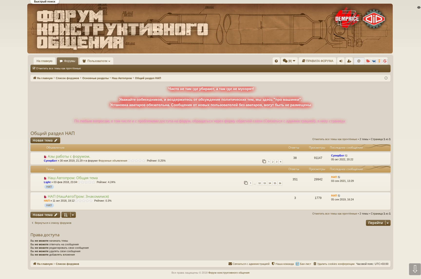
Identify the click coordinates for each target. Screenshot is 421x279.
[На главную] (210, 28)
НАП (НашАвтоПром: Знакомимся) (78, 196)
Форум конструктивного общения (228, 272)
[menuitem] (276, 61)
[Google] (385, 61)
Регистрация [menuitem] (350, 62)
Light (47, 182)
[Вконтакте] (374, 61)
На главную (44, 61)
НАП (49, 186)
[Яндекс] (368, 61)
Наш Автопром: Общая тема (73, 177)
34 (269, 183)
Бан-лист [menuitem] (305, 263)
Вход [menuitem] (341, 62)
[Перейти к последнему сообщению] (346, 155)
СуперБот (50, 160)
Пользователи (97, 61)
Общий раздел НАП (52, 133)
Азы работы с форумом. (69, 156)
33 (264, 183)
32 (259, 183)
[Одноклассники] (379, 61)
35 (275, 183)
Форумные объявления (112, 160)
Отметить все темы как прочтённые (58, 68)
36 (280, 183)
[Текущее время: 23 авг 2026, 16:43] (386, 78)
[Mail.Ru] (359, 61)
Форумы (69, 61)
